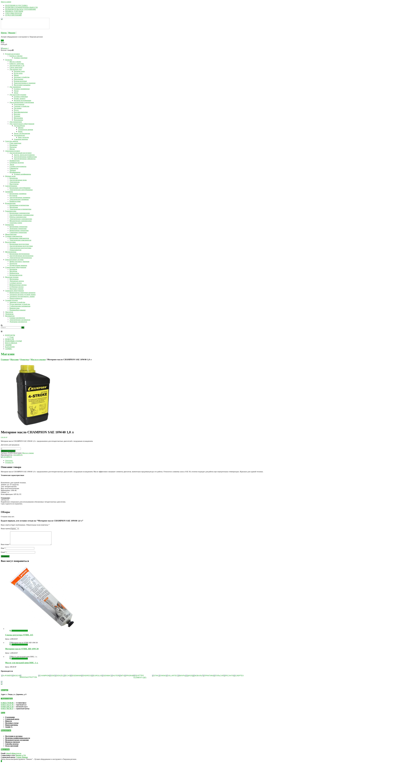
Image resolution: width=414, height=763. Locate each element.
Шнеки (20, 128)
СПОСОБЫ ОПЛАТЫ (13, 13)
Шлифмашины (14, 172)
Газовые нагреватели (17, 318)
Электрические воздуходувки (20, 248)
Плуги (16, 110)
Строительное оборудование (15, 267)
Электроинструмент (12, 151)
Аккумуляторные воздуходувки (21, 246)
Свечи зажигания (15, 67)
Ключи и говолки (15, 56)
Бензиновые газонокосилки (19, 213)
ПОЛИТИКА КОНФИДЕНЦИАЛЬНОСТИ (21, 7)
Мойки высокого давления (19, 261)
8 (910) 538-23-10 (7, 707)
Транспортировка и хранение (24, 83)
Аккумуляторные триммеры (19, 197)
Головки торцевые (20, 58)
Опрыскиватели (15, 250)
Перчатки (13, 147)
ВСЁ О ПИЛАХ (11, 343)
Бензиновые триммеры (17, 193)
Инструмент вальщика (22, 85)
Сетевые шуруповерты (17, 166)
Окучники (17, 108)
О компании (10, 717)
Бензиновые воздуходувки (19, 244)
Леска (16, 93)
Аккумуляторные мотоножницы (21, 256)
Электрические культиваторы (20, 209)
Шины (16, 75)
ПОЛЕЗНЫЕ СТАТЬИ (13, 341)
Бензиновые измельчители (19, 238)
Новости (8, 721)
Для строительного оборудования (21, 124)
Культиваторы (10, 203)
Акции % (9, 727)
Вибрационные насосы (18, 285)
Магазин (14, 359)
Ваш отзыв (5, 544)
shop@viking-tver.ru (13, 753)
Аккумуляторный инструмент (20, 153)
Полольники (18, 120)
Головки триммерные (22, 89)
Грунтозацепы (19, 104)
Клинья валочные (20, 81)
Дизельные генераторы (18, 228)
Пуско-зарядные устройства (19, 304)
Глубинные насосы (16, 287)
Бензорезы (13, 269)
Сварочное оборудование (14, 291)
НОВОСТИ (9, 339)
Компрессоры (14, 308)
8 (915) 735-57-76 (7, 705)
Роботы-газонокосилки (17, 217)
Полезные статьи (11, 723)
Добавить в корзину (8, 451)
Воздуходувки (10, 242)
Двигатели (9, 312)
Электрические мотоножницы (20, 258)
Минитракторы (10, 234)
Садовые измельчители (13, 236)
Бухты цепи (18, 73)
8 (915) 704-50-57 (7, 709)
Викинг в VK (21, 755)
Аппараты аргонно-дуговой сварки (22, 294)
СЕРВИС (8, 349)
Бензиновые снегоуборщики (19, 188)
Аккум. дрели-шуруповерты (24, 155)
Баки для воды (23, 137)
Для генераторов (15, 122)
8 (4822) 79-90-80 (7, 703)
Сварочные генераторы (18, 232)
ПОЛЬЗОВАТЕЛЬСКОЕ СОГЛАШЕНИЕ (20, 9)
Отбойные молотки (16, 162)
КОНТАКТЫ (10, 335)
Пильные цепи (19, 71)
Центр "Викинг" (9, 33)
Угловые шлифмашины (22, 174)
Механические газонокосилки (20, 221)
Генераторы (9, 225)
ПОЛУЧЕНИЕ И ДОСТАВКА (16, 5)
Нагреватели (10, 316)
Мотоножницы (10, 252)
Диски (16, 91)
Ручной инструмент (12, 54)
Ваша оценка (5, 528)
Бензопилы (13, 178)
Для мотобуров (19, 126)
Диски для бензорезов (22, 133)
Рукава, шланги (19, 98)
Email (3, 552)
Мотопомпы (18, 118)
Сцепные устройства (21, 106)
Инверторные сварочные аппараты (22, 292)
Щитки (12, 149)
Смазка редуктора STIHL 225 (19, 635)
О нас (11, 337)
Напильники (18, 79)
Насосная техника (11, 277)
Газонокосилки (10, 211)
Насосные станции (16, 289)
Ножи (20, 131)
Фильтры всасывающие (22, 100)
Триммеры (9, 192)
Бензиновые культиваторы (19, 205)
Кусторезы (13, 195)
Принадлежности (15, 298)
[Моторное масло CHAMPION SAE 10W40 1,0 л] (33, 427)
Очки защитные (15, 143)
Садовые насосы (15, 283)
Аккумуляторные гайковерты (24, 159)
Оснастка (8, 60)
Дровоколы (9, 314)
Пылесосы (13, 263)
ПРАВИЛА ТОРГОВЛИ (14, 11)
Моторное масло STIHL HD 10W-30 (22, 649)
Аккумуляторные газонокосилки (21, 215)
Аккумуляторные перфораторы (25, 157)
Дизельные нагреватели (18, 322)
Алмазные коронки (21, 139)
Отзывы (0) (9, 462)
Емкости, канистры (16, 63)
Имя (3, 548)
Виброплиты (14, 273)
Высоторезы (14, 184)
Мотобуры (13, 271)
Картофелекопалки (21, 112)
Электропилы (14, 182)
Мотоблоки (13, 207)
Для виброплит (19, 135)
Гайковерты (13, 168)
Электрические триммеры (19, 199)
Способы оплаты (12, 744)
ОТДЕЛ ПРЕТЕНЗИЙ (13, 15)
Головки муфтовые (21, 96)
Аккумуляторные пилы (18, 180)
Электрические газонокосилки (20, 219)
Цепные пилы (10, 176)
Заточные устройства (21, 77)
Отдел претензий (11, 746)
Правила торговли (12, 742)
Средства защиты (11, 141)
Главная (5, 359)
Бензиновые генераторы (18, 226)
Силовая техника (11, 300)
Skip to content (6, 2)
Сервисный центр (12, 719)
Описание (9, 460)
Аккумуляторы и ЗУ (16, 65)
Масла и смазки (15, 62)
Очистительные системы (14, 259)
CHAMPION (17, 455)
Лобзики (12, 170)
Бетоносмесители (15, 275)
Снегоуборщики (11, 186)
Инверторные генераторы (19, 230)
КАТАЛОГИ (10, 347)
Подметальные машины (18, 265)
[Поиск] (22, 327)
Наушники (13, 145)
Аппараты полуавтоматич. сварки (22, 296)
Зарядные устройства (17, 302)
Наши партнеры (11, 725)
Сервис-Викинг (22, 757)
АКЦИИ (8, 345)
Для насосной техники (17, 95)
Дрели (11, 164)
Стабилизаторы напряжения (19, 306)
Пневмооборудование (17, 310)
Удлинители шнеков (25, 129)
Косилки (17, 114)
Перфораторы (14, 161)
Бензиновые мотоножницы (19, 254)
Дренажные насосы (16, 281)
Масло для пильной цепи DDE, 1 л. (21, 663)
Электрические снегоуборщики (21, 190)
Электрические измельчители (20, 240)
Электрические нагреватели (19, 320)
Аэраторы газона (15, 223)
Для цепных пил (15, 69)
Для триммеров (15, 87)
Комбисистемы (15, 201)
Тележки (17, 116)
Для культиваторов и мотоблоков (21, 102)
